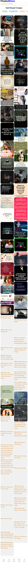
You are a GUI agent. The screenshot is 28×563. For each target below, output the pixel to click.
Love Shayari (22, 11)
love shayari (5, 11)
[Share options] (12, 17)
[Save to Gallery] (12, 20)
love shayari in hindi (13, 11)
